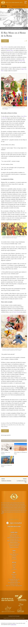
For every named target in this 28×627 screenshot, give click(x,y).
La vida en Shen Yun (14, 539)
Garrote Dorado (16, 312)
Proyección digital (14, 580)
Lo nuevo (14, 564)
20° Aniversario (14, 534)
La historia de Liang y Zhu (22, 481)
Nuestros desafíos (14, 542)
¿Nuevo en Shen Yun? (14, 536)
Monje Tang (22, 60)
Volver (4, 6)
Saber (9, 6)
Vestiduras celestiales (6, 480)
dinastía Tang (10, 50)
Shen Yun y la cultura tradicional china (14, 585)
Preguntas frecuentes (14, 547)
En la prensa (14, 559)
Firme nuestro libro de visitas (14, 526)
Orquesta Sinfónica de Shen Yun (14, 537)
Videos (14, 550)
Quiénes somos (14, 532)
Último (14, 552)
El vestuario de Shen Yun (14, 579)
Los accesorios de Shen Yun (14, 582)
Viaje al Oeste (4, 47)
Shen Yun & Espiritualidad (14, 544)
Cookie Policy (13, 624)
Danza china (14, 574)
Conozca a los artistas (14, 545)
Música (14, 576)
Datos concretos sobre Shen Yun (14, 540)
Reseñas (14, 557)
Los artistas (14, 555)
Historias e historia (14, 584)
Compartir (5, 41)
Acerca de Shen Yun (14, 554)
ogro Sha (24, 116)
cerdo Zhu (4, 118)
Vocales (14, 577)
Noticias (14, 562)
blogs (14, 567)
